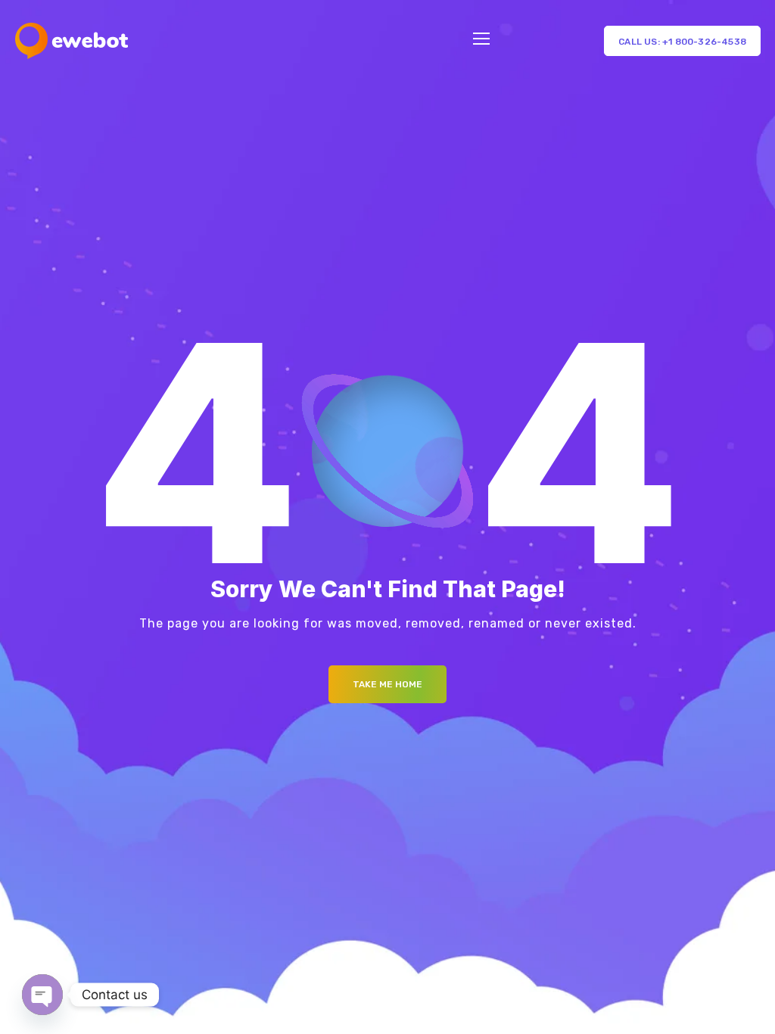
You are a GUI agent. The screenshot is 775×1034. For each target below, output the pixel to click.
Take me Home (387, 684)
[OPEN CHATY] (42, 994)
